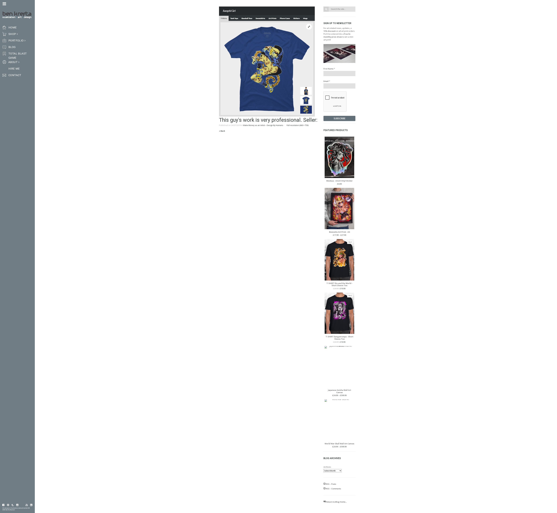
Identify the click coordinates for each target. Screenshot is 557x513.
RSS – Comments (333, 488)
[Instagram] (17, 505)
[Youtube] (27, 505)
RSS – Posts (330, 484)
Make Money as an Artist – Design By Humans (263, 125)
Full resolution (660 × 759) (297, 125)
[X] (22, 505)
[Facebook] (3, 505)
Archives (327, 467)
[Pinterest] (8, 505)
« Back (222, 131)
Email (326, 81)
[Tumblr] (13, 505)
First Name (329, 68)
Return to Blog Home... (336, 502)
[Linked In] (31, 505)
